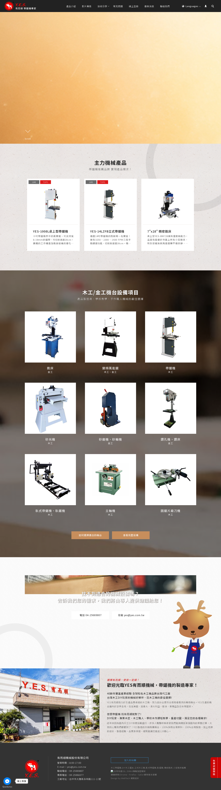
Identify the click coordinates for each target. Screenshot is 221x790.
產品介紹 (71, 6)
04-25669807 (76, 770)
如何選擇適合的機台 (90, 535)
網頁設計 (135, 778)
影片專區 (87, 6)
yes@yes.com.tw (76, 766)
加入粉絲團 (130, 760)
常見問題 (118, 6)
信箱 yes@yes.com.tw (131, 615)
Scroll (28, 138)
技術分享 (102, 6)
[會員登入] (206, 6)
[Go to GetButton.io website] (7, 787)
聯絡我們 (165, 6)
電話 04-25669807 (91, 615)
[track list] (53, 215)
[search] (213, 6)
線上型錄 (133, 6)
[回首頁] (20, 6)
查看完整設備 (130, 535)
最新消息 (149, 6)
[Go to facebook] (7, 781)
